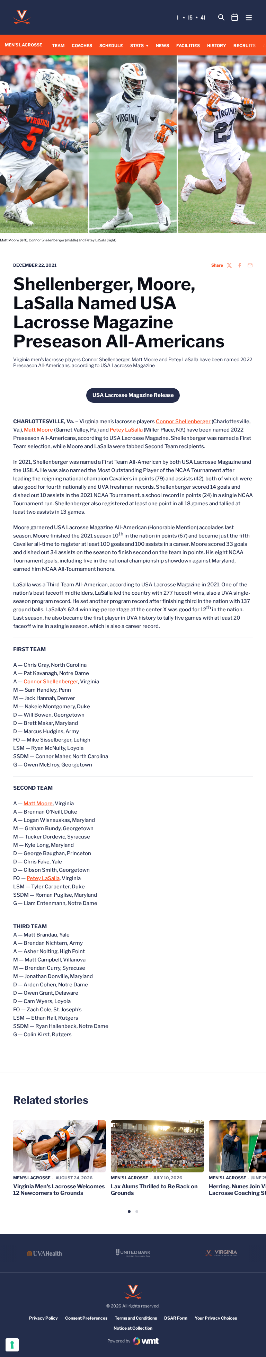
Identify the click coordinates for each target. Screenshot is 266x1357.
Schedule (111, 45)
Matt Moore (38, 430)
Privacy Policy (43, 1318)
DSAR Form (175, 1318)
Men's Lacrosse (32, 1177)
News (162, 45)
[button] (129, 1211)
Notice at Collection (133, 1328)
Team (58, 45)
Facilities (188, 45)
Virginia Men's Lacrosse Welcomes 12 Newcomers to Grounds (59, 1189)
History (216, 45)
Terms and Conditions (136, 1318)
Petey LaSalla (126, 430)
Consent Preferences (86, 1318)
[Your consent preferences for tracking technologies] (12, 1344)
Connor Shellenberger (183, 421)
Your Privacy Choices (216, 1318)
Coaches (82, 45)
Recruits (244, 45)
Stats (137, 45)
